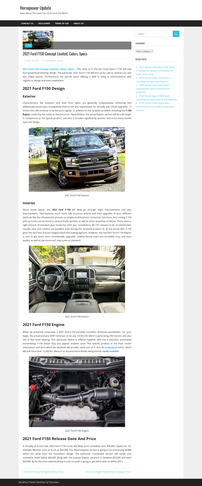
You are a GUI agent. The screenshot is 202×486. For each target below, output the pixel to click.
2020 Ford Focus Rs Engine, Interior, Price (43, 471)
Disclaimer (44, 23)
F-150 (28, 45)
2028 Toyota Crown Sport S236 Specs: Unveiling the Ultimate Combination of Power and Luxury (155, 71)
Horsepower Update (35, 8)
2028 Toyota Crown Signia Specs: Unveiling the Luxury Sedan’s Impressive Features (155, 107)
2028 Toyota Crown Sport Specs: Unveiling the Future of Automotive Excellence (153, 89)
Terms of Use (62, 23)
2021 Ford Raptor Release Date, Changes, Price (108, 471)
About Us (79, 23)
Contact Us (27, 23)
